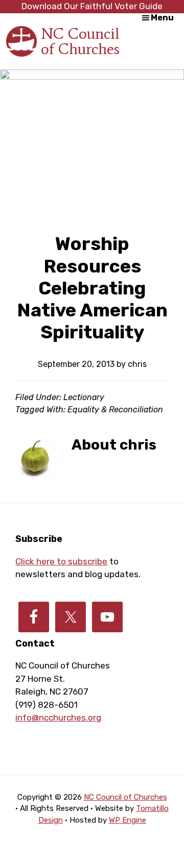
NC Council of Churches (80, 41)
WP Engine (127, 820)
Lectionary (83, 397)
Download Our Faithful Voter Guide (92, 6)
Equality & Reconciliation (115, 409)
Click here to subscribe (61, 561)
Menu (162, 17)
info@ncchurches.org (58, 717)
